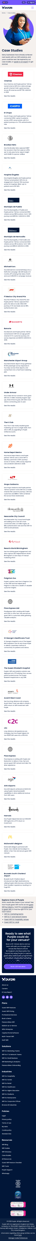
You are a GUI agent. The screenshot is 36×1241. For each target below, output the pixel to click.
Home (3, 13)
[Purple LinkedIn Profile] (3, 997)
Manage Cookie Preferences (18, 1238)
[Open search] (24, 2)
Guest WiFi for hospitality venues (16, 919)
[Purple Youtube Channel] (7, 997)
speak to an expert (21, 62)
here (20, 1235)
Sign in (32, 2)
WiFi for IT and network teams (15, 917)
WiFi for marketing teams (13, 914)
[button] (32, 7)
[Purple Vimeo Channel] (11, 997)
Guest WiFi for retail (11, 922)
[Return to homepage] (7, 7)
